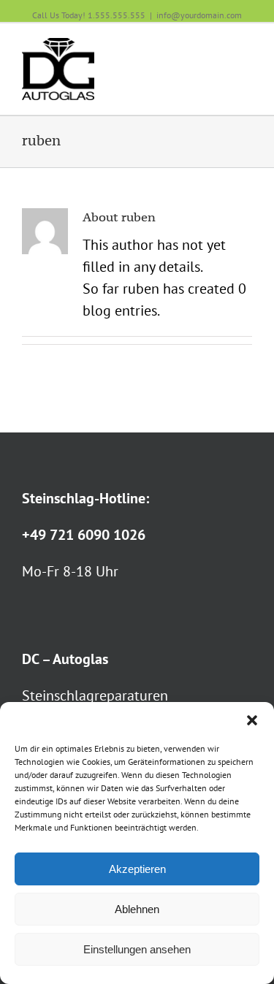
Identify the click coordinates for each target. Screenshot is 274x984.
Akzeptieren (137, 869)
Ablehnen (137, 909)
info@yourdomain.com (199, 14)
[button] (252, 720)
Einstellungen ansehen (137, 949)
